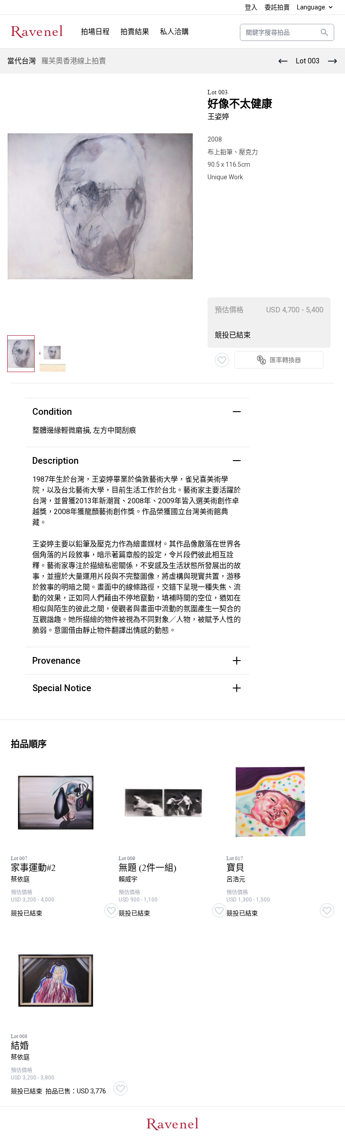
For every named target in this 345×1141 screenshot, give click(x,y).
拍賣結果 (134, 31)
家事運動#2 (33, 868)
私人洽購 (174, 31)
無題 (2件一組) (148, 868)
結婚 (20, 1046)
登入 (251, 7)
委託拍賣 (277, 7)
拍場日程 (95, 31)
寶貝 (235, 868)
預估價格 (229, 310)
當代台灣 (21, 61)
